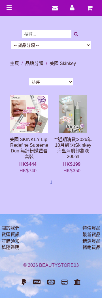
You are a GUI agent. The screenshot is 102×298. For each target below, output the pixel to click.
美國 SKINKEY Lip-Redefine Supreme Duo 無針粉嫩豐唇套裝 (29, 148)
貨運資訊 (10, 234)
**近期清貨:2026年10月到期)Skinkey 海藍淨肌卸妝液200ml (73, 148)
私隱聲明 (10, 247)
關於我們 (10, 228)
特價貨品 (91, 228)
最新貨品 (91, 234)
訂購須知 (10, 241)
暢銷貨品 (91, 247)
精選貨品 (91, 241)
